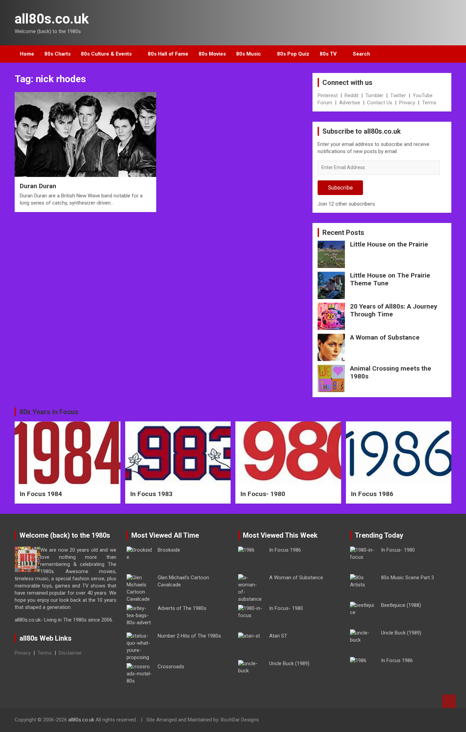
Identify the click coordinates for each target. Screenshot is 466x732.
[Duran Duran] (85, 134)
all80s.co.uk (52, 19)
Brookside (169, 550)
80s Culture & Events (106, 54)
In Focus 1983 (151, 494)
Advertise (349, 103)
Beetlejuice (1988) (401, 605)
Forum (325, 103)
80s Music (248, 54)
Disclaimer (70, 653)
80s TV (328, 54)
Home (27, 54)
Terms (429, 103)
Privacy (407, 103)
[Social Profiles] (410, 720)
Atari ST (278, 636)
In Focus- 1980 (263, 494)
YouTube (423, 95)
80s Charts (57, 54)
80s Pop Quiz (293, 54)
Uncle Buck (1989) (289, 663)
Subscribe (340, 187)
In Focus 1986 (372, 494)
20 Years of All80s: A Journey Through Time (393, 310)
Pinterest (328, 95)
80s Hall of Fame (168, 54)
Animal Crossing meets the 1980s (390, 372)
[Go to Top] (449, 701)
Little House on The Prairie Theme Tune (390, 279)
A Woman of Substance (385, 337)
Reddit (352, 95)
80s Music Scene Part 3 (407, 577)
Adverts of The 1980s (182, 608)
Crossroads (171, 666)
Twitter (398, 95)
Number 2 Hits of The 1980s (189, 636)
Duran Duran (38, 186)
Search (361, 54)
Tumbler (374, 95)
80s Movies (212, 54)
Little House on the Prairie (389, 244)
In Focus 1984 (41, 494)
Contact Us (379, 103)
